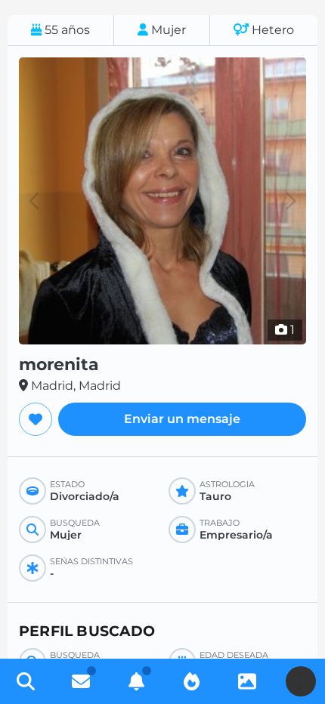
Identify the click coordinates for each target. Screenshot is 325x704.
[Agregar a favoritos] (35, 419)
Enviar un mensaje (182, 419)
